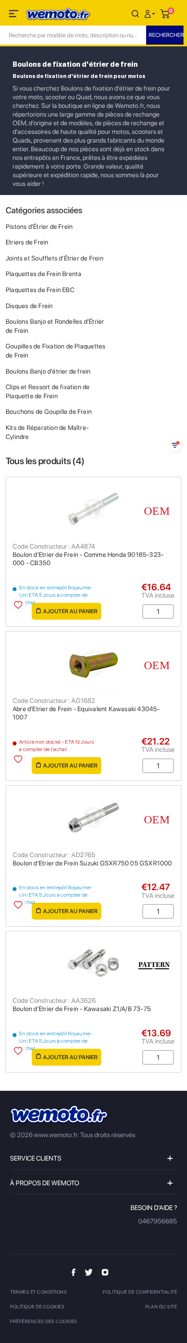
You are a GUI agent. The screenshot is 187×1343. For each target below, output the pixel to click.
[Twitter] (89, 1272)
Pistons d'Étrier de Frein (39, 227)
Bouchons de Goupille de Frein (49, 412)
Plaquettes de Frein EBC (40, 290)
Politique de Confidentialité (140, 1292)
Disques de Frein (29, 306)
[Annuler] (135, 13)
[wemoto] (59, 1115)
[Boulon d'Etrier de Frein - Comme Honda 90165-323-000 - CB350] (93, 509)
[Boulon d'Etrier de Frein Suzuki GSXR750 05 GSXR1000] (93, 817)
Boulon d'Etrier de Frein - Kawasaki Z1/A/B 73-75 (82, 1009)
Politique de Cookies (37, 1307)
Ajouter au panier (70, 611)
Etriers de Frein (27, 242)
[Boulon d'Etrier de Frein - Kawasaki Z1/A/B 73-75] (93, 963)
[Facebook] (73, 1272)
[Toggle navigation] (14, 15)
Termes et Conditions (38, 1292)
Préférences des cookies (43, 1321)
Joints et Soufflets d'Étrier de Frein (55, 258)
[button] (150, 13)
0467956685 (157, 1221)
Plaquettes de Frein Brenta (43, 274)
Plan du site (161, 1307)
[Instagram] (105, 1272)
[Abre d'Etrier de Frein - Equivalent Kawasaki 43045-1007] (93, 663)
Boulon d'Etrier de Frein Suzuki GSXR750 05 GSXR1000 (92, 863)
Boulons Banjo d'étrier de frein (48, 371)
